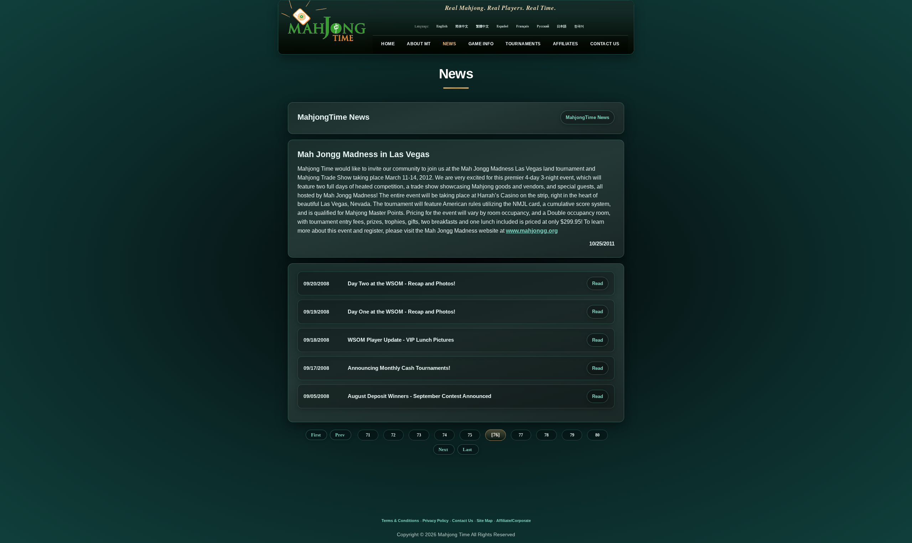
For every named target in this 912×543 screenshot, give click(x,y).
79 (572, 435)
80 (597, 435)
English (441, 26)
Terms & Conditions (400, 520)
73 (419, 435)
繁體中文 (482, 26)
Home (387, 43)
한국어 (579, 26)
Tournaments (523, 43)
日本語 (561, 26)
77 (521, 435)
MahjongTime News (587, 117)
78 (546, 435)
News (449, 43)
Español (502, 26)
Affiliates (565, 43)
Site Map (485, 520)
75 (470, 435)
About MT (418, 43)
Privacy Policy (436, 520)
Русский (543, 26)
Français (522, 26)
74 (444, 435)
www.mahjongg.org (532, 231)
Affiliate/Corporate (513, 520)
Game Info (480, 43)
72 (393, 435)
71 (368, 435)
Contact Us (605, 43)
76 (495, 435)
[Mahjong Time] (322, 27)
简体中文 (461, 26)
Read (597, 283)
